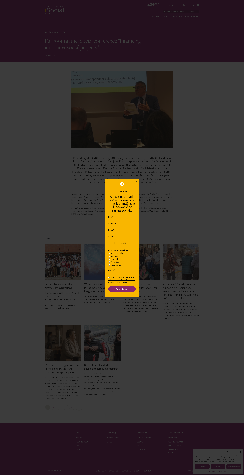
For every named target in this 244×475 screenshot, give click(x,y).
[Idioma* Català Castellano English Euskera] (122, 270)
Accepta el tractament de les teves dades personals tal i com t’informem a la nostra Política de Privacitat (121, 280)
